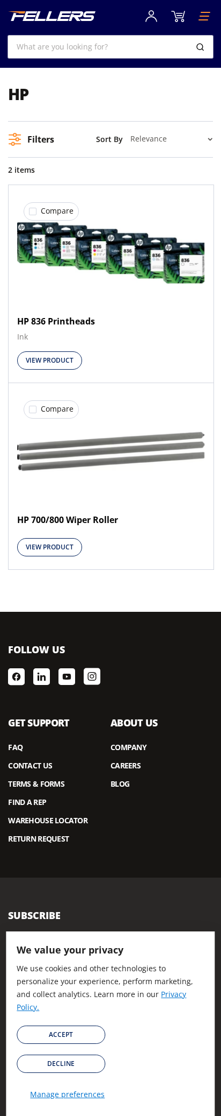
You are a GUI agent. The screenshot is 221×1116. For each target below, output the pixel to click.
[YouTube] (66, 676)
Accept (61, 1034)
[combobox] (110, 47)
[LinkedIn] (41, 676)
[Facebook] (16, 676)
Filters (40, 139)
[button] (51, 211)
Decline (61, 1063)
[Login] (151, 16)
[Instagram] (92, 676)
